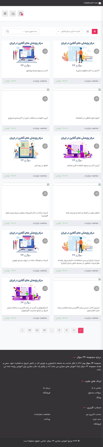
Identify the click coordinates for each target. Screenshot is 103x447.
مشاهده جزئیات (91, 81)
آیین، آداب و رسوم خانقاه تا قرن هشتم (83, 165)
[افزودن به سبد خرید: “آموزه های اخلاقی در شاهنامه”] (96, 98)
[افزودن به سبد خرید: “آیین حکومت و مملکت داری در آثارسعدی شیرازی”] (45, 98)
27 (44, 330)
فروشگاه (46, 392)
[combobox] (69, 31)
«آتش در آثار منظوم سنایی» (87, 70)
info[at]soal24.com (91, 3)
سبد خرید (97, 419)
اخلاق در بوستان (41, 165)
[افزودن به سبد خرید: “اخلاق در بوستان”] (45, 146)
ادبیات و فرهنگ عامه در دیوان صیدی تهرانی (30, 260)
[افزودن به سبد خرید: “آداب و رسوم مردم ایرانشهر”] (45, 51)
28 (37, 330)
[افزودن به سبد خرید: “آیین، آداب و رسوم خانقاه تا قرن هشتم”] (96, 146)
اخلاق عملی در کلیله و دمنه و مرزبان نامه (82, 213)
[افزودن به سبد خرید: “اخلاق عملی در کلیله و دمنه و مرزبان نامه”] (96, 193)
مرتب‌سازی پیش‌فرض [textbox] (70, 31)
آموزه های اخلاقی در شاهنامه (87, 118)
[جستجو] (7, 31)
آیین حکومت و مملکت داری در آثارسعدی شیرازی (28, 118)
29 (30, 330)
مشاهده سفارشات (42, 414)
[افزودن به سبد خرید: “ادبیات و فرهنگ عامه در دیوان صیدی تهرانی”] (45, 241)
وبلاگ (98, 397)
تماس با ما (96, 388)
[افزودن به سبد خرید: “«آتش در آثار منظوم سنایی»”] (96, 51)
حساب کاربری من (93, 414)
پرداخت (47, 419)
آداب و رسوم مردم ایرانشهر (37, 70)
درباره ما (46, 388)
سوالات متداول (94, 392)
